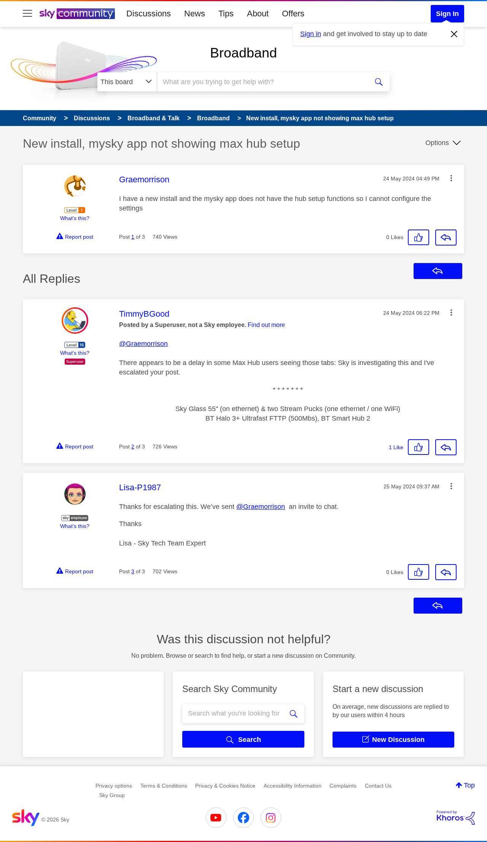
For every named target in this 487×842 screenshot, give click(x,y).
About (258, 13)
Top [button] (469, 785)
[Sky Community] (77, 13)
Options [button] (437, 143)
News (194, 13)
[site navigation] (27, 13)
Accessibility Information (292, 786)
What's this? (74, 218)
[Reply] (446, 238)
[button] (451, 178)
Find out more (266, 325)
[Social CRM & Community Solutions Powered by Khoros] (456, 817)
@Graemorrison (143, 344)
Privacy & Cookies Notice (225, 786)
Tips (226, 13)
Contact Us (378, 786)
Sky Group (112, 795)
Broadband (243, 53)
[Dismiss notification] (454, 34)
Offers (293, 13)
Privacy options (113, 786)
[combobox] (261, 81)
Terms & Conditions (163, 786)
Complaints (342, 786)
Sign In (447, 14)
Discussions (148, 13)
